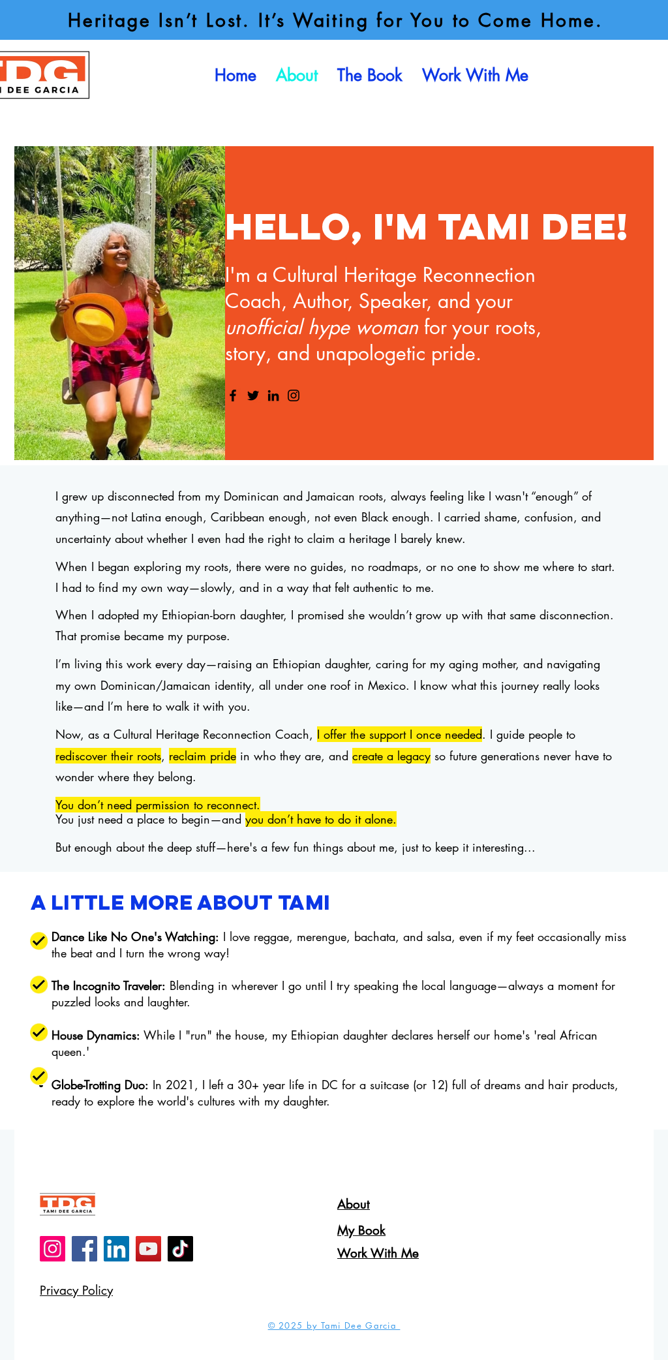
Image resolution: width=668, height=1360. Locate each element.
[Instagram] (293, 395)
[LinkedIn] (273, 395)
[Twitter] (253, 395)
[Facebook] (233, 395)
